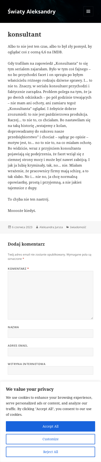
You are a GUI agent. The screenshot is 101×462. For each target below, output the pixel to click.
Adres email (18, 346)
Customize (51, 439)
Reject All (50, 451)
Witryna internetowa (26, 364)
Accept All (50, 426)
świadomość (78, 227)
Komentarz (18, 269)
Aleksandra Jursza (51, 227)
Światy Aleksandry (32, 11)
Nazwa (13, 327)
